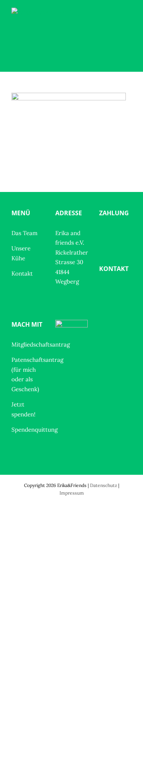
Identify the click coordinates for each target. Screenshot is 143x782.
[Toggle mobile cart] (115, 29)
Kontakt (22, 273)
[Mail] (118, 289)
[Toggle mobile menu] (128, 29)
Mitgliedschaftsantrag (40, 344)
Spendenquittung (34, 429)
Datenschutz (103, 485)
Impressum (71, 493)
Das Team (24, 233)
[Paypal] (103, 234)
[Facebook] (103, 289)
